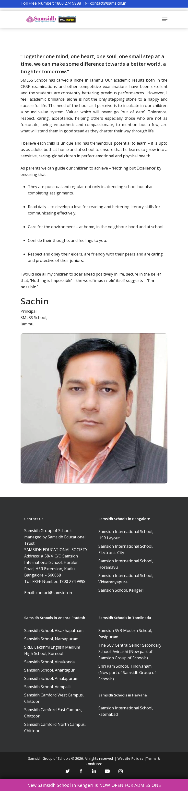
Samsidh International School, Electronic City (125, 549)
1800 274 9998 (68, 3)
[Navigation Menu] (164, 19)
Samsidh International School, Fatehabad (125, 711)
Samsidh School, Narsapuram (51, 638)
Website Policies (130, 758)
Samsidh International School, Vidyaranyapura (125, 579)
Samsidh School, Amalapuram (51, 678)
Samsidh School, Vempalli (47, 686)
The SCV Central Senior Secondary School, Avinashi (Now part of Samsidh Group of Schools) (129, 651)
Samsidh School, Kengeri (120, 590)
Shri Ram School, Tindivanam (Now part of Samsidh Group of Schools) (127, 672)
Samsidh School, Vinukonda (49, 661)
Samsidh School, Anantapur (49, 670)
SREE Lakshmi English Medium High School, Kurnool (52, 650)
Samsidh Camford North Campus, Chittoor (55, 727)
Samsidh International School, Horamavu (125, 564)
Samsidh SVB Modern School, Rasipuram (125, 634)
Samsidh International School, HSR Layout (125, 535)
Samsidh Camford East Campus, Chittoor (53, 713)
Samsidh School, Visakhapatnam (53, 630)
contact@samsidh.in (108, 3)
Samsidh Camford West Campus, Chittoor (54, 698)
